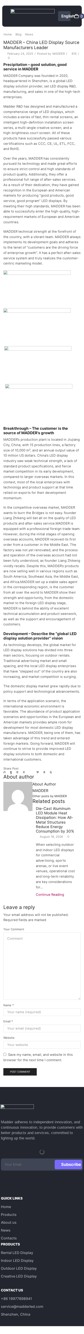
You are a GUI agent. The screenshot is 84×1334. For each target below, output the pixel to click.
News (29, 34)
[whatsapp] (44, 772)
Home (8, 34)
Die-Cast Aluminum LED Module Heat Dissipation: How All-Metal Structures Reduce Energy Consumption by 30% (55, 819)
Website (9, 1037)
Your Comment (13, 929)
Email (8, 1021)
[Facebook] (11, 772)
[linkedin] (37, 772)
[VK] (17, 772)
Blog (18, 34)
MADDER (58, 53)
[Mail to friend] (30, 772)
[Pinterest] (24, 772)
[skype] (49, 772)
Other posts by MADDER (49, 796)
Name (8, 1005)
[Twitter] (5, 772)
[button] (7, 16)
